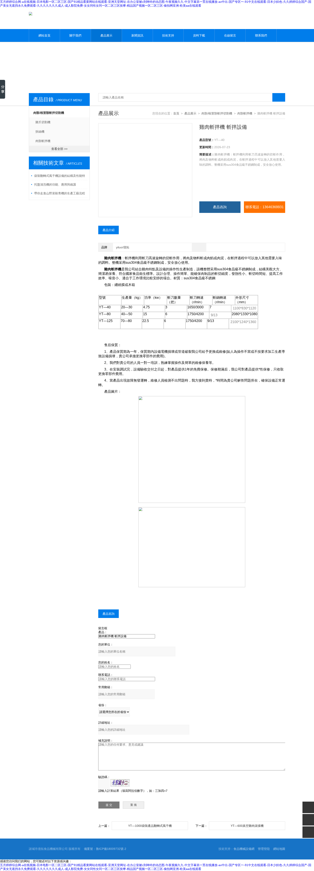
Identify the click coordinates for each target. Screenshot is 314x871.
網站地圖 (279, 849)
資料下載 (199, 35)
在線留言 (230, 35)
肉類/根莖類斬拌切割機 (48, 112)
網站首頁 (44, 35)
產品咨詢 (220, 207)
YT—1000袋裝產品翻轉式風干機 (150, 825)
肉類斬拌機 (42, 141)
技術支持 (168, 35)
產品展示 (106, 35)
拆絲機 (39, 131)
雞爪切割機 (42, 122)
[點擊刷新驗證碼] (120, 782)
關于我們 (75, 35)
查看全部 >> (59, 149)
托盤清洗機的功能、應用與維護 (55, 184)
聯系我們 (261, 35)
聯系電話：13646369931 (264, 207)
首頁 (176, 113)
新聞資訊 (137, 35)
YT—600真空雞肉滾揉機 (247, 825)
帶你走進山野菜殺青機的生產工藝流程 (59, 193)
